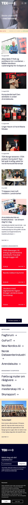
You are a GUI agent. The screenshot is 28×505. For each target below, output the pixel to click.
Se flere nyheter (13, 320)
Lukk (6, 501)
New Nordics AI (11, 345)
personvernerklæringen (11, 470)
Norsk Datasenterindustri (13, 353)
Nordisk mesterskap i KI (11, 387)
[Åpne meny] (25, 3)
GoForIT (7, 340)
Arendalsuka (10, 363)
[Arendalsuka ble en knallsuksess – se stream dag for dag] (14, 207)
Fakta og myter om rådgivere (13, 378)
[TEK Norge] (8, 4)
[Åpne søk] (22, 3)
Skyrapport (9, 394)
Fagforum (8, 335)
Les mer (17, 501)
